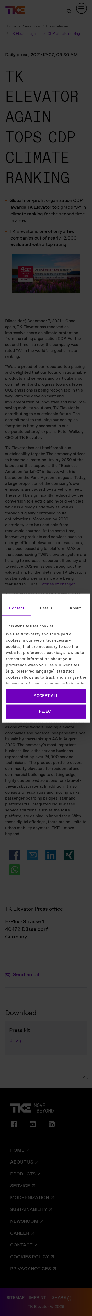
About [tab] (75, 608)
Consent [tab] (16, 608)
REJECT (46, 711)
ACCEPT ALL (46, 695)
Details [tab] (46, 608)
